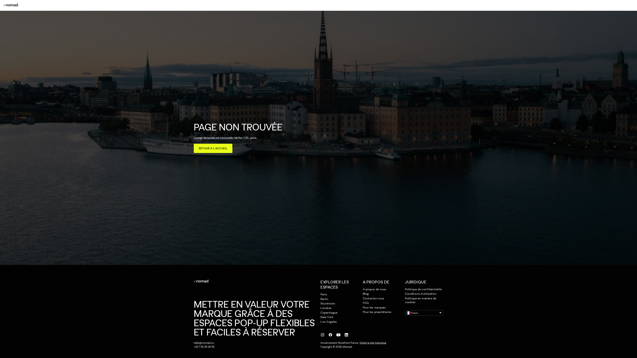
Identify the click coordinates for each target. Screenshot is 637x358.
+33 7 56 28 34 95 (204, 346)
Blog (366, 293)
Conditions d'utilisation (421, 293)
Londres (326, 308)
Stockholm (327, 303)
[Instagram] (322, 335)
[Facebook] (330, 335)
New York (326, 317)
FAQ (366, 302)
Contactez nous (373, 298)
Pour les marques (374, 307)
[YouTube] (338, 335)
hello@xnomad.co (204, 342)
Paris (323, 294)
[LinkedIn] (346, 335)
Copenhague (328, 312)
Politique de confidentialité (423, 289)
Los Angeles (328, 321)
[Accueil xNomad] (10, 5)
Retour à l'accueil (213, 148)
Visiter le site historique (372, 342)
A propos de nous (374, 289)
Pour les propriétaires (377, 312)
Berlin (324, 299)
